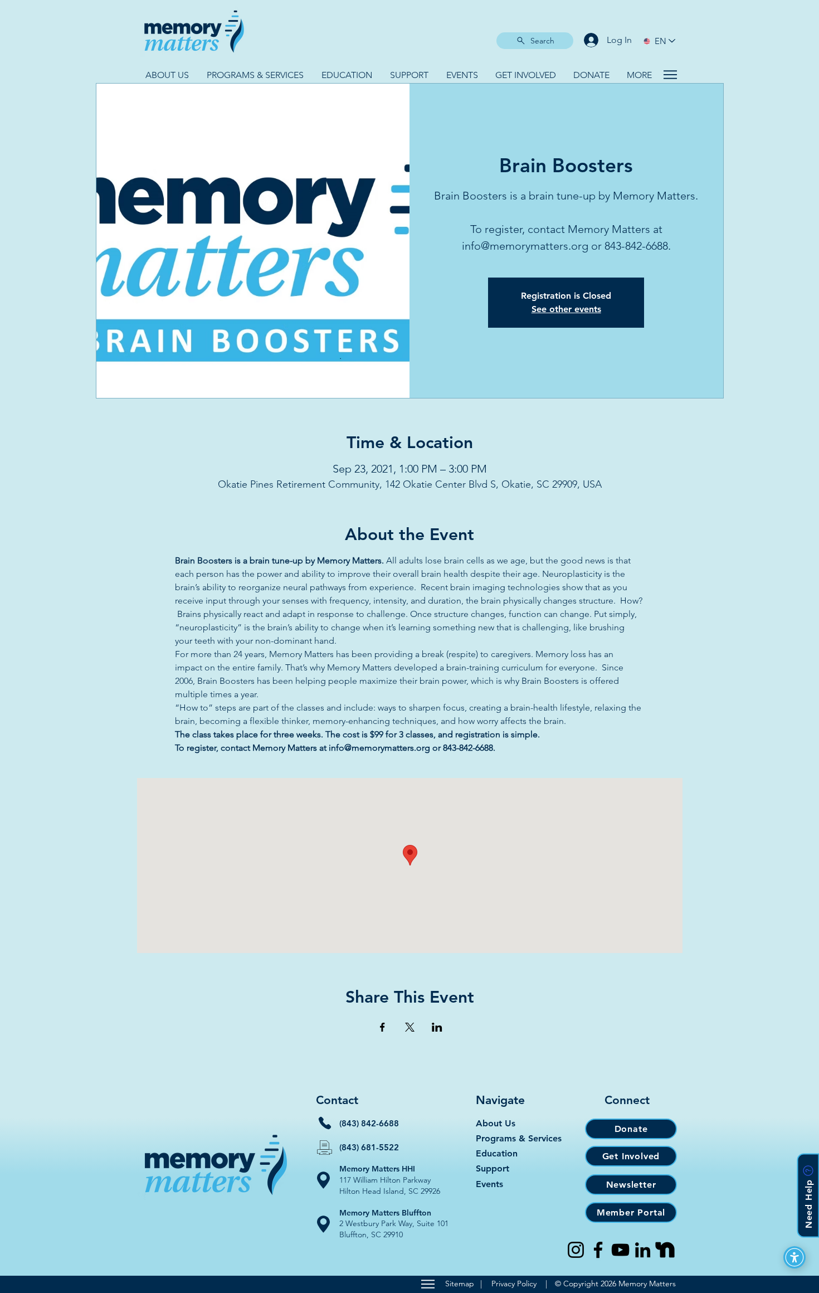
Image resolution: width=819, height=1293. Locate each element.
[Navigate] (670, 74)
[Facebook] (598, 1250)
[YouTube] (620, 1250)
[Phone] (325, 1123)
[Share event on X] (409, 1027)
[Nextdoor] (665, 1250)
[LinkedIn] (643, 1250)
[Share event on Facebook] (382, 1027)
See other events (566, 309)
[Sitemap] (427, 1284)
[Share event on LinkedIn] (437, 1027)
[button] (167, 75)
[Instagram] (576, 1250)
